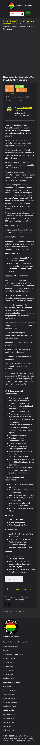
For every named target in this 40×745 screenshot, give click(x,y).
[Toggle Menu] (28, 14)
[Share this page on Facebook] (6, 605)
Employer (21, 611)
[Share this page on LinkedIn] (9, 605)
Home (5, 21)
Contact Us (30, 740)
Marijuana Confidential (24, 5)
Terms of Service (27, 738)
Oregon (25, 24)
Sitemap (22, 740)
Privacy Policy (8, 740)
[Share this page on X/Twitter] (12, 605)
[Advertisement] (20, 54)
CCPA (16, 740)
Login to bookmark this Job (20, 589)
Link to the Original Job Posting (23, 109)
